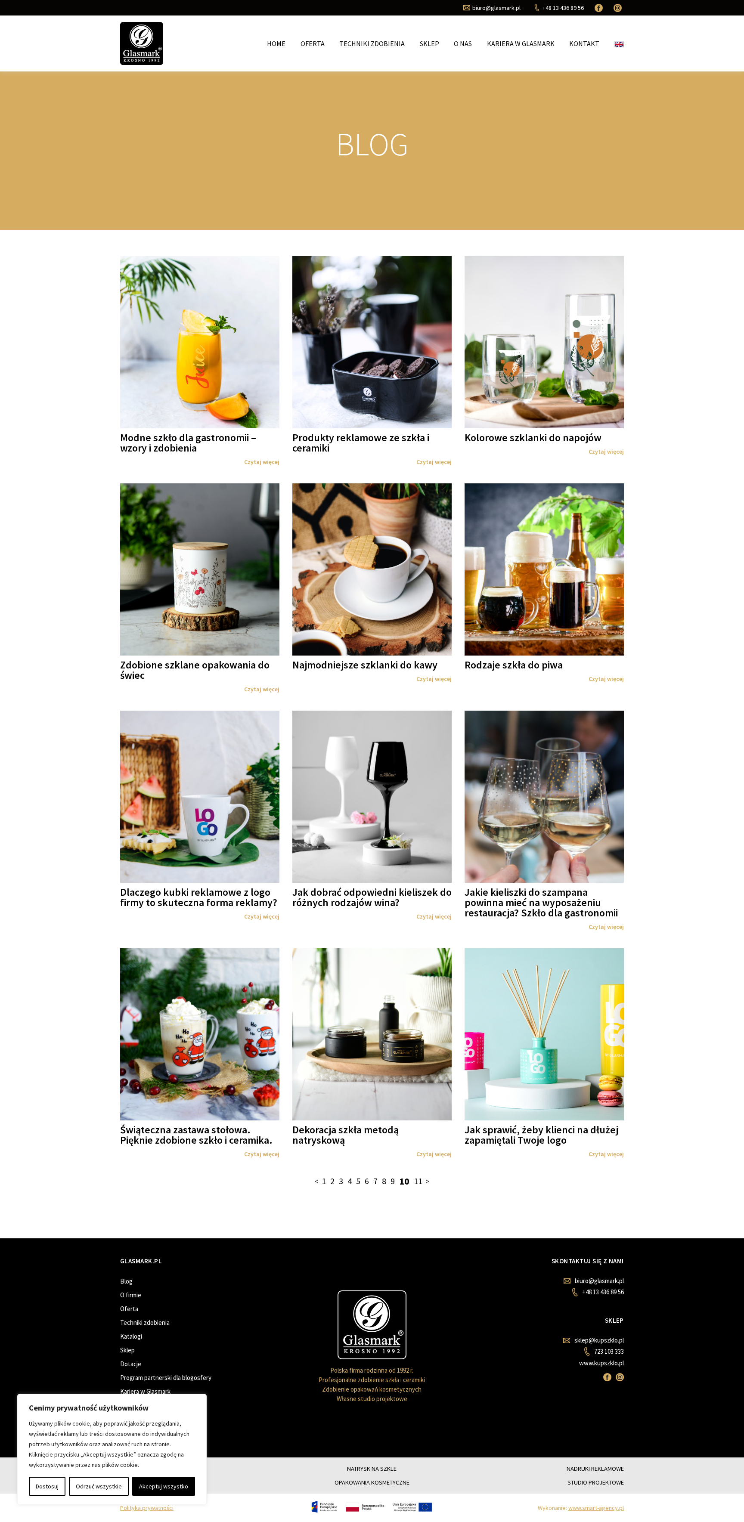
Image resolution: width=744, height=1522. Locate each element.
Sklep (429, 43)
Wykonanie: (581, 1508)
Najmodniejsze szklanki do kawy (364, 664)
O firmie (130, 1295)
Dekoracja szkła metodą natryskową (345, 1135)
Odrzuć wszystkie (99, 1486)
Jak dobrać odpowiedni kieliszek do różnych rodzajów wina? (372, 897)
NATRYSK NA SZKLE (372, 1469)
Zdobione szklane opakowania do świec (195, 670)
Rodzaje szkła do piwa (514, 664)
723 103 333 (608, 1351)
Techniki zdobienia (372, 43)
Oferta (313, 43)
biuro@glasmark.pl (599, 1281)
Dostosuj (47, 1486)
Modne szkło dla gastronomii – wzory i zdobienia (188, 443)
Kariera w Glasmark (521, 43)
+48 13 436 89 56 (602, 1292)
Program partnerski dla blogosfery (165, 1378)
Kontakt (584, 43)
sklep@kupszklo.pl (599, 1340)
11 (418, 1181)
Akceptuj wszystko (163, 1486)
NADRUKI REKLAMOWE (595, 1469)
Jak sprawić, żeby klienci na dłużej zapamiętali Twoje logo (541, 1135)
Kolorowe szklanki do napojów (533, 437)
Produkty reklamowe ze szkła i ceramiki (360, 443)
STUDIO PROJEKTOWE (595, 1482)
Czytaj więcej (261, 462)
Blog (126, 1281)
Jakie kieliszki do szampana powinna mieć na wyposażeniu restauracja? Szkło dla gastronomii (541, 902)
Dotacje (130, 1364)
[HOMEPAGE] (141, 42)
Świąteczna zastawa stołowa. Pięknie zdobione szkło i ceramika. (196, 1135)
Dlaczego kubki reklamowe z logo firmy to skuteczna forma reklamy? (198, 897)
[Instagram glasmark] (619, 7)
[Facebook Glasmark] (600, 7)
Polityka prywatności (147, 1508)
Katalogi (131, 1336)
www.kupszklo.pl (601, 1363)
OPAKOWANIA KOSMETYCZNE (372, 1482)
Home (276, 43)
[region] (112, 1449)
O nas (463, 43)
